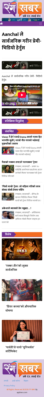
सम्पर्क (6, 381)
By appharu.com (27, 391)
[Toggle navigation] (40, 23)
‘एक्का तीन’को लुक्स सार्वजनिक (17, 267)
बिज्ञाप (26, 381)
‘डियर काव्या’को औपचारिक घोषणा (21, 308)
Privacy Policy (9, 385)
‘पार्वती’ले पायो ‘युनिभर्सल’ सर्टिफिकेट (20, 349)
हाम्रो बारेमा (16, 381)
